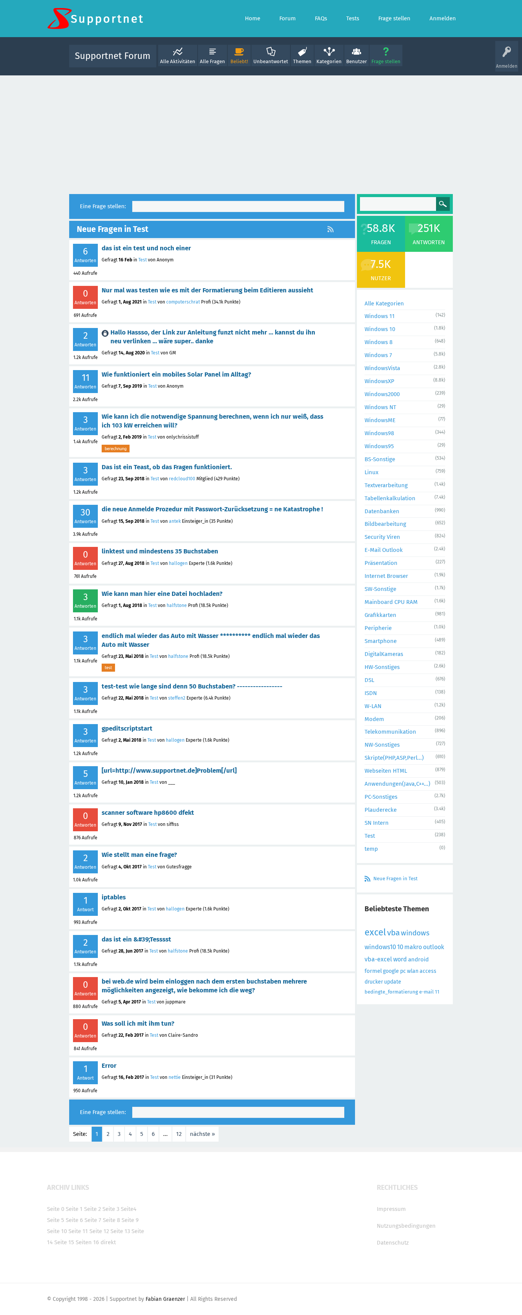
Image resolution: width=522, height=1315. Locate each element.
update (392, 982)
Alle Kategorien (384, 303)
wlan (412, 971)
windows (415, 932)
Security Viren (382, 537)
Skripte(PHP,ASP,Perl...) (394, 757)
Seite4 (128, 1209)
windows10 (380, 947)
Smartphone (381, 641)
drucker (374, 982)
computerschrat (183, 302)
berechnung (115, 448)
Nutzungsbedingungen (406, 1225)
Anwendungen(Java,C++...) (397, 783)
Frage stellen (385, 61)
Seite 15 (64, 1242)
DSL (369, 680)
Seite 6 (74, 1220)
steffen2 (176, 698)
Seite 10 (57, 1231)
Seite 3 (110, 1209)
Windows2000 (382, 394)
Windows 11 (380, 316)
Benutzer (356, 61)
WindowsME (380, 420)
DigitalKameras (384, 654)
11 (437, 992)
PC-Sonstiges (381, 796)
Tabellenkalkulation (390, 498)
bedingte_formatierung (391, 992)
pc (403, 971)
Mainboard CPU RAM (391, 602)
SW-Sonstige (380, 589)
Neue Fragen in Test (395, 878)
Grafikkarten (380, 615)
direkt (108, 1242)
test (108, 667)
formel (373, 970)
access (428, 971)
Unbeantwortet (270, 61)
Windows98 (379, 433)
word (400, 959)
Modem (374, 719)
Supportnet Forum (113, 56)
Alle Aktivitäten (177, 61)
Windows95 (379, 446)
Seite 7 (92, 1220)
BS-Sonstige (380, 459)
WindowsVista (382, 368)
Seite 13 (120, 1231)
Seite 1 (74, 1209)
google (391, 971)
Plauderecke (381, 809)
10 (400, 947)
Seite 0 (55, 1209)
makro (413, 947)
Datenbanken (382, 511)
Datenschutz (393, 1242)
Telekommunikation (390, 731)
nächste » (202, 1134)
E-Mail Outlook (384, 550)
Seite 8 (111, 1220)
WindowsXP (379, 381)
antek (175, 521)
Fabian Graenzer (165, 1299)
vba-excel (378, 959)
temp (371, 848)
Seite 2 (92, 1209)
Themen (302, 61)
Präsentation (381, 563)
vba (393, 933)
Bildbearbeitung (385, 523)
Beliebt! (239, 61)
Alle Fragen (212, 61)
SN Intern (377, 822)
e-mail (426, 992)
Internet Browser (386, 576)
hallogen (178, 563)
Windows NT (380, 407)
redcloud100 (182, 478)
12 (179, 1134)
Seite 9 (130, 1220)
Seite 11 (78, 1231)
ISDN (371, 693)
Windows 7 (378, 355)
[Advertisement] (261, 132)
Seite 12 (99, 1231)
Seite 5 (55, 1220)
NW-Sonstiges (382, 744)
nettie (175, 1077)
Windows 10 (380, 329)
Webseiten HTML (386, 770)
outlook (433, 947)
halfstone (177, 605)
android (418, 959)
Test (142, 260)
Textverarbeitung (386, 485)
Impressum (391, 1209)
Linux (371, 472)
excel (375, 932)
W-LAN (373, 706)
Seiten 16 (87, 1242)
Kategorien (329, 61)
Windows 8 (378, 342)
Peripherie (378, 628)
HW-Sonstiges (382, 667)
